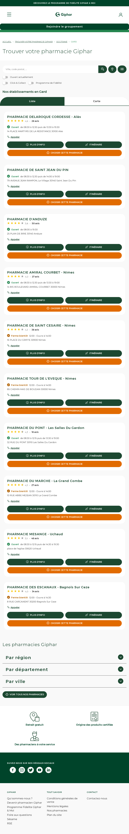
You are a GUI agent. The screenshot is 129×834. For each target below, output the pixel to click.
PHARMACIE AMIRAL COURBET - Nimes (40, 272)
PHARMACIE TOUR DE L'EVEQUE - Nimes (41, 378)
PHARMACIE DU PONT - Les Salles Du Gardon (45, 428)
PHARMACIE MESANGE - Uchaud (35, 534)
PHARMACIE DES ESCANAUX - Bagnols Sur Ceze (48, 587)
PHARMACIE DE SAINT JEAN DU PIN (38, 170)
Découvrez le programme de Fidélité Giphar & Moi (64, 3)
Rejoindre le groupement (64, 26)
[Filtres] (122, 69)
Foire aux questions (19, 814)
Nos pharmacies (57, 810)
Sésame (12, 819)
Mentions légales (57, 806)
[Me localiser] (112, 69)
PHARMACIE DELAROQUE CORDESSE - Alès (44, 117)
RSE (9, 823)
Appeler (15, 137)
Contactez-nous (97, 798)
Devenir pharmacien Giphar (24, 802)
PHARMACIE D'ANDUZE (27, 219)
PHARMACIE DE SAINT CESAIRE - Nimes (41, 325)
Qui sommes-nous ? (19, 798)
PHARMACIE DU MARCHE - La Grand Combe (44, 481)
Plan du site (54, 814)
